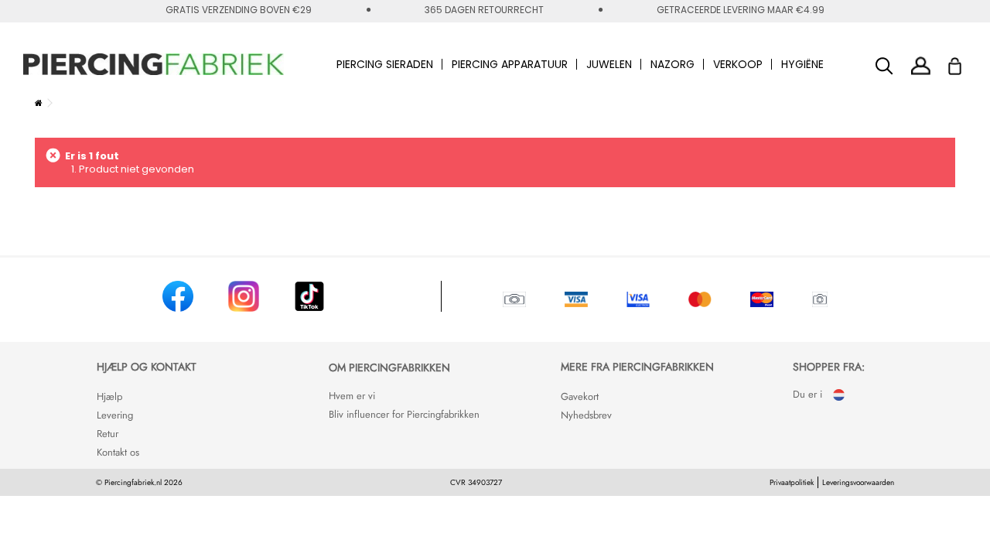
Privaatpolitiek (792, 482)
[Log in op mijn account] (920, 65)
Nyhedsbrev (586, 415)
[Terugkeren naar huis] (39, 103)
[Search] (884, 66)
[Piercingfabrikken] (154, 64)
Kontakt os (118, 452)
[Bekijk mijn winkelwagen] (964, 62)
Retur (107, 433)
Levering (115, 415)
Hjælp (109, 396)
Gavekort (580, 396)
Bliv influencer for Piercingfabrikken (404, 414)
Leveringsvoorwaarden (858, 482)
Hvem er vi (352, 395)
